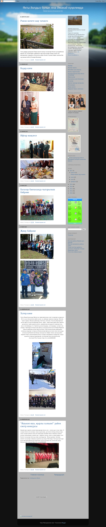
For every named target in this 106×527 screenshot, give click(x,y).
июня (72, 177)
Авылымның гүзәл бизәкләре (76, 79)
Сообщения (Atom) (35, 478)
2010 (71, 193)
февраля (73, 181)
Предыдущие (59, 475)
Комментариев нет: (40, 59)
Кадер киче (26, 68)
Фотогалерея (71, 85)
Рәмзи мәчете (72, 87)
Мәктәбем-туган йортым (74, 69)
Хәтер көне (26, 313)
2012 (71, 188)
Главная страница (37, 475)
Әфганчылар (71, 77)
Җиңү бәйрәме (28, 230)
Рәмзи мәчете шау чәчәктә (34, 20)
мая (72, 179)
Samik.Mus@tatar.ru (73, 55)
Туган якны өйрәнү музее (75, 252)
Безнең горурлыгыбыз (74, 71)
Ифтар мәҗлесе (28, 135)
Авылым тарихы (72, 67)
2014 (71, 184)
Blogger (64, 522)
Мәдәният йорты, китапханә (75, 88)
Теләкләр (70, 235)
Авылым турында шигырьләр (76, 83)
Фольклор (70, 81)
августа (73, 172)
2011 (71, 191)
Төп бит (70, 65)
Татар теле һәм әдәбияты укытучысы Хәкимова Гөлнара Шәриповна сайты (76, 249)
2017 (71, 170)
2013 (71, 186)
